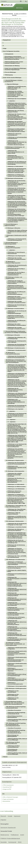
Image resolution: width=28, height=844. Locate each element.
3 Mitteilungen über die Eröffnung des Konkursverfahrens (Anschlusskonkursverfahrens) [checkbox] (16, 293)
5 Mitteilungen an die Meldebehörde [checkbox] (16, 488)
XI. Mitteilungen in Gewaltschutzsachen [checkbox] (15, 348)
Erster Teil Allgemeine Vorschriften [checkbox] (11, 51)
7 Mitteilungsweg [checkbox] (9, 74)
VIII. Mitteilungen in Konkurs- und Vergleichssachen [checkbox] (14, 278)
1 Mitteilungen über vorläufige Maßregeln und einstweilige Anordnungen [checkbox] (15, 475)
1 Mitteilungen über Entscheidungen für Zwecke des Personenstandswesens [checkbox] (17, 357)
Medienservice (5, 835)
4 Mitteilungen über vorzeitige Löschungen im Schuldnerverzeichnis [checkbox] (16, 258)
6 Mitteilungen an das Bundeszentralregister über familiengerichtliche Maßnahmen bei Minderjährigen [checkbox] (16, 401)
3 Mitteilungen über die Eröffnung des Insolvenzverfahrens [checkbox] (16, 321)
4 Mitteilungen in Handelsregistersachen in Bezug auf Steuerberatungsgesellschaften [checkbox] (17, 665)
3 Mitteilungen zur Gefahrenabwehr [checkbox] (16, 484)
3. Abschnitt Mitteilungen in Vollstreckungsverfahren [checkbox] (11, 243)
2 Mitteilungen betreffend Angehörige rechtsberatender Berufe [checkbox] (16, 713)
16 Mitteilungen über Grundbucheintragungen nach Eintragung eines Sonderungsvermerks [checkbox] (17, 634)
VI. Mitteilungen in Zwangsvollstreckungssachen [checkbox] (13, 247)
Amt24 (22, 835)
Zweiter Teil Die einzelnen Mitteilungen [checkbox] (12, 77)
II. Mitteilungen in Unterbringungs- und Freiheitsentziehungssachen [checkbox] (15, 148)
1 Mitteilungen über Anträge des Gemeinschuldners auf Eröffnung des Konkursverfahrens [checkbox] (16, 282)
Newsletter (4, 842)
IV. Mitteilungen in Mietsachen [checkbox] (13, 228)
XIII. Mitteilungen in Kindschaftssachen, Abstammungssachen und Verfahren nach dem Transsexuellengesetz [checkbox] (16, 361)
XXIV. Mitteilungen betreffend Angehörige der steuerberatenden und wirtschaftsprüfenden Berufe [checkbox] (16, 724)
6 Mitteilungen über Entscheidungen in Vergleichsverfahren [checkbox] (17, 305)
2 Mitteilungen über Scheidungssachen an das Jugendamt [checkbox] (17, 341)
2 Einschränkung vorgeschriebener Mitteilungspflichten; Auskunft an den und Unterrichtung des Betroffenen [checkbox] (14, 58)
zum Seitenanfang (7, 811)
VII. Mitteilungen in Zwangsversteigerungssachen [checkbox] (13, 262)
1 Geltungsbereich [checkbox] (9, 54)
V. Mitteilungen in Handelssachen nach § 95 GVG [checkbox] (16, 236)
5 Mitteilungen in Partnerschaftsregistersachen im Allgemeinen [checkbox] (15, 669)
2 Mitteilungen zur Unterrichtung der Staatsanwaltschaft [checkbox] (16, 253)
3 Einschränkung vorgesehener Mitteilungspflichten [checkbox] (15, 717)
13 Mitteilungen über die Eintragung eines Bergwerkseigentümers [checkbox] (16, 618)
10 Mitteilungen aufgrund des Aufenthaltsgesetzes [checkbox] (14, 134)
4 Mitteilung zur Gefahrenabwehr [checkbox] (15, 166)
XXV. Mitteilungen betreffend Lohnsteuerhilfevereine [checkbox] (13, 743)
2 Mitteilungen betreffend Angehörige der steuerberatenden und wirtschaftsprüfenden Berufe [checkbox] (16, 731)
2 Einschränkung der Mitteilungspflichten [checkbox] (12, 750)
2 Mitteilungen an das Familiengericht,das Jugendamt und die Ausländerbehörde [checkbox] (17, 467)
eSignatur (3, 819)
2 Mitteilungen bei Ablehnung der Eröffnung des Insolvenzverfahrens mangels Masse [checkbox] (16, 317)
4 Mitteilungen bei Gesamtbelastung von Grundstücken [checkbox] (17, 574)
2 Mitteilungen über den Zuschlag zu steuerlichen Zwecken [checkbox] (16, 269)
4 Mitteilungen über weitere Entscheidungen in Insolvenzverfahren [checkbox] (17, 325)
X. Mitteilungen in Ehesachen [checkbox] (13, 335)
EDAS (19, 842)
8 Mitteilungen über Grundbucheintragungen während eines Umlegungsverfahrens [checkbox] (17, 594)
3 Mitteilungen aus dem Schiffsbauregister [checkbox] (13, 698)
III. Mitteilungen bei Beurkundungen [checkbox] (14, 178)
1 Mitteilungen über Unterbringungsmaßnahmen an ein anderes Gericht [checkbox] (16, 152)
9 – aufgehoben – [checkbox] (12, 411)
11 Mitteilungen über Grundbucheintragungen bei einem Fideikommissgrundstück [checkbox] (16, 609)
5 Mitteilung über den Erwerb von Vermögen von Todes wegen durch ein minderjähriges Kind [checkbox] (17, 541)
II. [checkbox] (3, 45)
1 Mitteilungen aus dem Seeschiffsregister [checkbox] (13, 691)
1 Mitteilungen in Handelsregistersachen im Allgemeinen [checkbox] (17, 648)
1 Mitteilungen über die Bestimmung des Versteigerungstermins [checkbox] (17, 266)
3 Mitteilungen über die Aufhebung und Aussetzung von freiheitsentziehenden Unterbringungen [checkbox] (17, 163)
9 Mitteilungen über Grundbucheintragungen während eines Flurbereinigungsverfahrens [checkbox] (17, 599)
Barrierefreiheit (6, 801)
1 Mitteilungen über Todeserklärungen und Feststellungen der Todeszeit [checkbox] (17, 510)
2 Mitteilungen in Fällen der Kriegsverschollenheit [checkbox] (14, 513)
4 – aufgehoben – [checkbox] (12, 100)
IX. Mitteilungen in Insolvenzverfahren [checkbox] (15, 308)
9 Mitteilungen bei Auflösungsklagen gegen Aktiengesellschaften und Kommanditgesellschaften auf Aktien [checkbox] (16, 130)
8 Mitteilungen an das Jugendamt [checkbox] (15, 409)
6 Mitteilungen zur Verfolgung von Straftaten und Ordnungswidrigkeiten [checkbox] (16, 175)
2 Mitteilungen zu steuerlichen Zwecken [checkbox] (17, 527)
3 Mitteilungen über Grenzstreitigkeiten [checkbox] (17, 98)
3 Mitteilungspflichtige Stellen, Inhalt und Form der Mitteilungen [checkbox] (17, 753)
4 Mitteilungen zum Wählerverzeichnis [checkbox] (17, 486)
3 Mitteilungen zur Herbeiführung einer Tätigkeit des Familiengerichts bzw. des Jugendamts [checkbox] (17, 517)
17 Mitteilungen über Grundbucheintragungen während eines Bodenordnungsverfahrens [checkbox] (17, 639)
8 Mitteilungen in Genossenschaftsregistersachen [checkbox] (15, 683)
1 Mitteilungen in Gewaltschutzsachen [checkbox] (17, 350)
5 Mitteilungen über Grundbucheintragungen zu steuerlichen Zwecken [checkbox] (17, 578)
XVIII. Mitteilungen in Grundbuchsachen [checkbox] (15, 559)
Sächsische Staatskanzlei (8, 827)
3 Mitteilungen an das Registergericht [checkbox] (16, 255)
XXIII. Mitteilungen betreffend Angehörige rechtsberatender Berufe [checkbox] (16, 707)
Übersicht (3, 816)
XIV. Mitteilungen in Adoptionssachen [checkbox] (15, 460)
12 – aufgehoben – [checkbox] (12, 421)
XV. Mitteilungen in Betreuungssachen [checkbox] (15, 471)
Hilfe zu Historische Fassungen (10, 797)
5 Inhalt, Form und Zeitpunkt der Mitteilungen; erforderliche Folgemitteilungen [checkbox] (15, 69)
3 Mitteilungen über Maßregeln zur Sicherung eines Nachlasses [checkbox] (16, 530)
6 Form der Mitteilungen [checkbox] (10, 72)
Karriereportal (12, 842)
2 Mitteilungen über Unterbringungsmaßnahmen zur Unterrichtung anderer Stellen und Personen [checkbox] (16, 157)
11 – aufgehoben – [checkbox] (12, 419)
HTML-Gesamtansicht (8, 785)
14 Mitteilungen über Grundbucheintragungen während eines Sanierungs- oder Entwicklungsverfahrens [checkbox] (17, 622)
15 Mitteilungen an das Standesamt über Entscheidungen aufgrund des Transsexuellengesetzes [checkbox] (17, 445)
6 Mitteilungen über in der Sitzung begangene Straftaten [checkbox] (16, 111)
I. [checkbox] (3, 42)
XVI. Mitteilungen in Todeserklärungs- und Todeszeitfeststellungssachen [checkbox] (16, 506)
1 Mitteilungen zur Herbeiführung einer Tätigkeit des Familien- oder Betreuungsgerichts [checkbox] (17, 88)
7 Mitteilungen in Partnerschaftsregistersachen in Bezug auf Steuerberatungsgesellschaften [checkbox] (17, 679)
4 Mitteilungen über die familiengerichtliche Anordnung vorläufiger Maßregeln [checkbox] (15, 390)
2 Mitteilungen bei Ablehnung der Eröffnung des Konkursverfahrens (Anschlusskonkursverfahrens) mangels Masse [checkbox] (17, 287)
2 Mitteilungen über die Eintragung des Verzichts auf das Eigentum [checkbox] (17, 567)
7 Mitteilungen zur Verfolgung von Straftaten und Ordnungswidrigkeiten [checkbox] (16, 495)
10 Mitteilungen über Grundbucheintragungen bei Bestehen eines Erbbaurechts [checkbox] (17, 604)
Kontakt (10, 816)
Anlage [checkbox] (4, 48)
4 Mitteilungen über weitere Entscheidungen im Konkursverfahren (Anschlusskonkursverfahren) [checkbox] (17, 298)
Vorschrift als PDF (7, 787)
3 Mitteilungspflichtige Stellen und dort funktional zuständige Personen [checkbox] (14, 62)
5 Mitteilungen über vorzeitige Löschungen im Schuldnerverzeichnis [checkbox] (16, 302)
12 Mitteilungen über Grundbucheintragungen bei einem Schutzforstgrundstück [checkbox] (16, 614)
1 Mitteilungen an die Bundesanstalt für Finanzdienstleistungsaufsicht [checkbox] (17, 239)
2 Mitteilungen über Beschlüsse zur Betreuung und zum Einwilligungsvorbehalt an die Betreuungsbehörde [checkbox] (16, 480)
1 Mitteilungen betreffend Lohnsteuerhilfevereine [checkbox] (13, 746)
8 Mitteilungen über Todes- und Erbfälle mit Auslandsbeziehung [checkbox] (17, 556)
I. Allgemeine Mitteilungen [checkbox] (12, 84)
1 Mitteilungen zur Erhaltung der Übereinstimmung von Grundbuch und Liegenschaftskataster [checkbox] (17, 563)
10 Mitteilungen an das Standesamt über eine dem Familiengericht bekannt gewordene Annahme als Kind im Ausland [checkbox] (17, 415)
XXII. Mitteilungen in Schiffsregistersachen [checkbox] (16, 688)
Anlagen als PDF (7, 789)
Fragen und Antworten (8, 799)
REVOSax (19, 8)
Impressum (17, 816)
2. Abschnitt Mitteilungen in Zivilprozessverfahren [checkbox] (11, 225)
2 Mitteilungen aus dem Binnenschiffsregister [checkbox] (13, 695)
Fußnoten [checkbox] (5, 756)
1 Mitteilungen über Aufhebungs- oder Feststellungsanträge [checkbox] (17, 338)
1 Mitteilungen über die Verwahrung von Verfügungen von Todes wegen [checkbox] (17, 524)
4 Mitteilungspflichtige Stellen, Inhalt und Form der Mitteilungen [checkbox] (17, 720)
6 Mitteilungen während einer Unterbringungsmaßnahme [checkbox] (14, 491)
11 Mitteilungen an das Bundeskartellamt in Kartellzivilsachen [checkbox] (17, 138)
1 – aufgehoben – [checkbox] (12, 250)
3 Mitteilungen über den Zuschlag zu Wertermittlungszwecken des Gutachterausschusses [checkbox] (16, 273)
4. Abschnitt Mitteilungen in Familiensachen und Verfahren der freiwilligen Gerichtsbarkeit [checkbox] (15, 332)
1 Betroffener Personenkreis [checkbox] (14, 710)
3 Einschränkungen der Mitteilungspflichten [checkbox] (13, 736)
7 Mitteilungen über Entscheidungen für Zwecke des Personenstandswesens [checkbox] (17, 406)
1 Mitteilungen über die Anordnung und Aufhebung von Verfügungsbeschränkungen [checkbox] (17, 312)
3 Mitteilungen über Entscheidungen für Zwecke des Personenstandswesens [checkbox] (17, 345)
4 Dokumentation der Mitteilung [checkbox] (12, 65)
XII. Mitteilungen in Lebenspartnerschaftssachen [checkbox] (13, 353)
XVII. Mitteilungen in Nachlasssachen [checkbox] (15, 521)
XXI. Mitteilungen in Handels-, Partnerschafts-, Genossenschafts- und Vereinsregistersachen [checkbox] (15, 644)
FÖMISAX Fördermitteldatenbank (10, 838)
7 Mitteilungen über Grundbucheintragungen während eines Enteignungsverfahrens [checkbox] (17, 589)
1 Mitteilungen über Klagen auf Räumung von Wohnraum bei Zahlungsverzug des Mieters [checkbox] (17, 232)
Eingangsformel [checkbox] (7, 40)
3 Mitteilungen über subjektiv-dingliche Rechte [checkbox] (17, 571)
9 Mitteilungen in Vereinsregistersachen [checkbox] (17, 686)
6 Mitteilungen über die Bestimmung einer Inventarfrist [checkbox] (16, 545)
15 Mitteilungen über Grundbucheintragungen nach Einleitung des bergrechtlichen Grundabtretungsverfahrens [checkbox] (17, 628)
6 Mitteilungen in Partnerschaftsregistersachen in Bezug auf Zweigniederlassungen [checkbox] (17, 674)
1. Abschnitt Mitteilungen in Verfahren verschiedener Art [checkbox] (13, 81)
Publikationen (15, 835)
